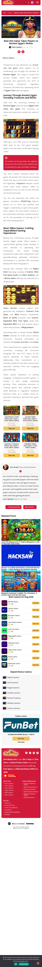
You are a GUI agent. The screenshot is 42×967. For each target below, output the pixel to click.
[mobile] (37, 2)
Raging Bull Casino (14, 636)
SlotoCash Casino (14, 663)
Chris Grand (14, 467)
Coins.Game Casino (15, 622)
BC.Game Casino (14, 615)
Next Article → (30, 507)
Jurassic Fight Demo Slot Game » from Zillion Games (30, 419)
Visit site (35, 603)
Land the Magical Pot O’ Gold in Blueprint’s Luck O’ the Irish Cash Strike (20, 543)
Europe (17, 342)
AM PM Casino (13, 602)
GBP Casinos (9, 792)
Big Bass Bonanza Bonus (30, 794)
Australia (24, 342)
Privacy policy (23, 964)
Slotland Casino (13, 643)
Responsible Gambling (12, 812)
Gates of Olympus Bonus (30, 784)
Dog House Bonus (30, 789)
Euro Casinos (9, 783)
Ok (16, 964)
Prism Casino (12, 657)
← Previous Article (13, 507)
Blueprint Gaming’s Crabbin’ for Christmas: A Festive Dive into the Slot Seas (19, 594)
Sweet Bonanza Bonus (31, 791)
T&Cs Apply (21, 742)
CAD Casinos (9, 795)
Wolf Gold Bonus (29, 797)
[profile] (32, 2)
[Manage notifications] (37, 963)
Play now (12, 428)
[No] (40, 961)
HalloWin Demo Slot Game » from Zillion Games (30, 446)
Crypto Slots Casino (15, 650)
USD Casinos (9, 786)
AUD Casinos (9, 788)
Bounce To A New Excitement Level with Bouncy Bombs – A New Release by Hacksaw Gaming (20, 568)
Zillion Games (8, 58)
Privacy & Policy (10, 805)
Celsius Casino (13, 608)
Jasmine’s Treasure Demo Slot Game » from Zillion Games (11, 446)
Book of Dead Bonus (30, 787)
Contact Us (8, 810)
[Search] (25, 2)
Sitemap (7, 814)
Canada (35, 342)
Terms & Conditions (11, 807)
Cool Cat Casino (13, 629)
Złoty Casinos (9, 790)
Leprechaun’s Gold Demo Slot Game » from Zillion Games (11, 419)
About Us (8, 803)
